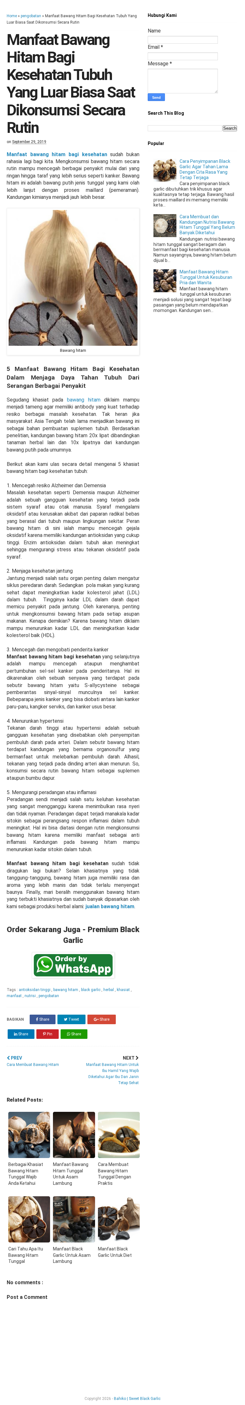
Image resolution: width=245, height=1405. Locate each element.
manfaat (15, 996)
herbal (109, 990)
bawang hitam (83, 400)
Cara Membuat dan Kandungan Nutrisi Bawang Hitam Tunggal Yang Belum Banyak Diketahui (207, 224)
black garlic (91, 990)
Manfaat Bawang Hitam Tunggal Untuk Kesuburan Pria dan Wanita (206, 277)
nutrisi (31, 996)
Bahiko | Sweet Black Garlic (137, 1398)
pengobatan (31, 16)
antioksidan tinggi (35, 990)
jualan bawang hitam (109, 906)
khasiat (124, 990)
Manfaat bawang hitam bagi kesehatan (57, 154)
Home (12, 16)
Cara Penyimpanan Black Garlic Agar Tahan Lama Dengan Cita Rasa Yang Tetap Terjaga (205, 169)
